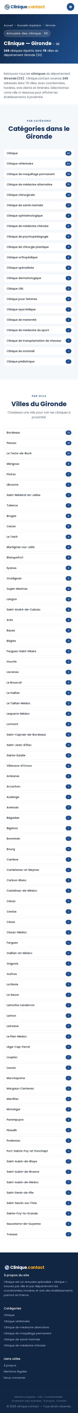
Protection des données (27, 1401)
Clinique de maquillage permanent (27, 1333)
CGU (40, 1397)
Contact (61, 1401)
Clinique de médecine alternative (26, 1327)
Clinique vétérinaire (17, 1321)
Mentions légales (15, 1371)
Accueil (8, 25)
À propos (10, 1365)
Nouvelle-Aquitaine (29, 25)
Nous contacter (14, 1378)
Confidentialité (53, 1397)
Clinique (28, 7)
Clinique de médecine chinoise (25, 1345)
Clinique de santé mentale (22, 1339)
